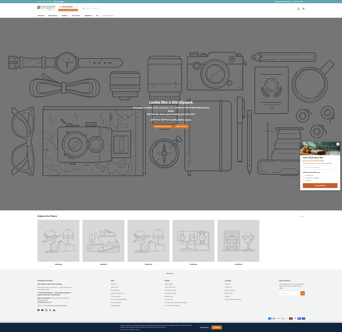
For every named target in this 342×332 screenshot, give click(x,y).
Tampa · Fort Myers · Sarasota (57, 305)
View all (302, 216)
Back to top (170, 273)
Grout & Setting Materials (119, 299)
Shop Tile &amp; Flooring (163, 126)
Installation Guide (170, 293)
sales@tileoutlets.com (44, 302)
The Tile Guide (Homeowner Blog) (175, 302)
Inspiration (87, 15)
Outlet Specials (108, 15)
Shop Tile (41, 15)
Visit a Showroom (230, 290)
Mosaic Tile (114, 287)
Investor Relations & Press (233, 299)
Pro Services (169, 299)
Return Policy (229, 293)
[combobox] (173, 8)
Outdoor (64, 15)
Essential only (204, 327)
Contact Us (228, 287)
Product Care (169, 296)
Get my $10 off (320, 185)
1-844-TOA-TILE (42, 300)
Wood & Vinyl (52, 15)
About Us (228, 284)
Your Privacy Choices (134, 329)
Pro (97, 15)
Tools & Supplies (116, 302)
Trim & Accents (115, 296)
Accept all (217, 327)
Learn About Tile (170, 287)
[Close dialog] (338, 144)
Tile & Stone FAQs (170, 290)
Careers (227, 296)
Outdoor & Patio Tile (117, 293)
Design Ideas (169, 284)
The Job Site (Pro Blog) (172, 305)
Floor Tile (114, 284)
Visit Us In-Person (181, 126)
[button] (303, 9)
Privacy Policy (124, 329)
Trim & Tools (76, 15)
